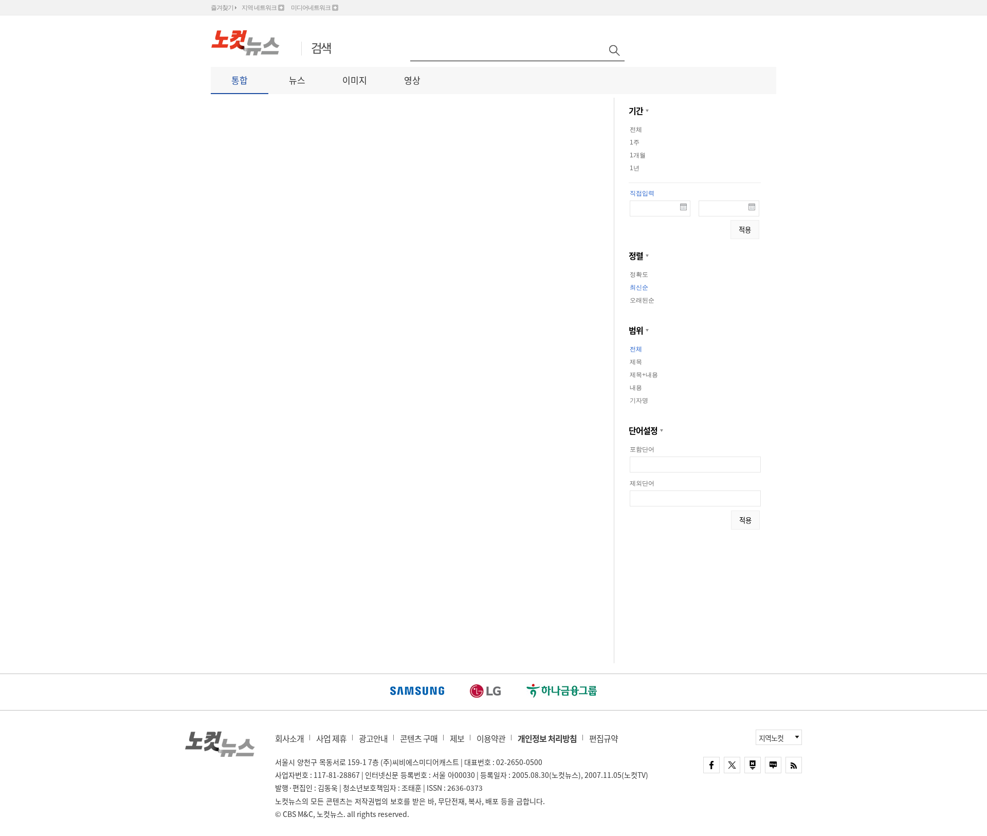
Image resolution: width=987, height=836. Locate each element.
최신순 (639, 287)
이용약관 (491, 738)
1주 (634, 142)
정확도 (639, 274)
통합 (239, 80)
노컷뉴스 (220, 744)
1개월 (638, 155)
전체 (636, 129)
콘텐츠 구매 (418, 738)
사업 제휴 (331, 738)
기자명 (639, 400)
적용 (745, 229)
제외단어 (642, 483)
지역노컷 (771, 738)
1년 (634, 168)
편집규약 (603, 738)
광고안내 (373, 738)
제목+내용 (644, 374)
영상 (412, 80)
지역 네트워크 (259, 7)
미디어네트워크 (311, 7)
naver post (752, 765)
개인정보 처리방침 (547, 738)
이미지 (354, 80)
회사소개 (289, 738)
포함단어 (642, 449)
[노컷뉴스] (250, 43)
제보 (457, 738)
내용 (636, 387)
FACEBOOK (711, 765)
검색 (321, 49)
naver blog (773, 765)
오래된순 (642, 300)
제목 (636, 362)
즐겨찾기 (222, 7)
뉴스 (297, 80)
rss (793, 765)
